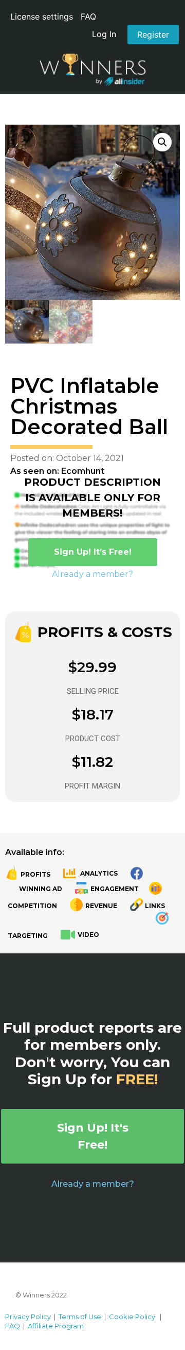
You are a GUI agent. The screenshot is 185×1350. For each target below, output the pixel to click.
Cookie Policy (132, 1316)
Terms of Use (80, 1316)
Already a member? (92, 574)
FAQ (88, 16)
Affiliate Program (56, 1326)
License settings (41, 16)
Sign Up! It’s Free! (93, 552)
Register (153, 34)
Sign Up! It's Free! (92, 1136)
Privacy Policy (28, 1316)
